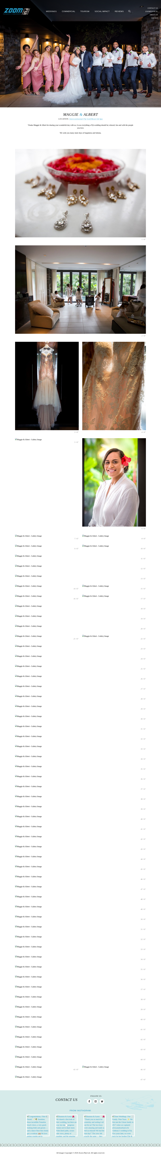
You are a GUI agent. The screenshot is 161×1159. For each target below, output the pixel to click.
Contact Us (153, 8)
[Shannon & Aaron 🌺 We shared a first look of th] (67, 1125)
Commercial (68, 11)
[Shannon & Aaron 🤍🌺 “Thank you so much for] (94, 1125)
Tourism (84, 11)
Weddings (51, 11)
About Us (154, 15)
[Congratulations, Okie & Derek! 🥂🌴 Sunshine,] (38, 1125)
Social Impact (102, 11)
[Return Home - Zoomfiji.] (16, 11)
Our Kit (154, 18)
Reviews (119, 11)
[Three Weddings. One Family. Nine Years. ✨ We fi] (123, 1125)
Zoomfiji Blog (151, 11)
